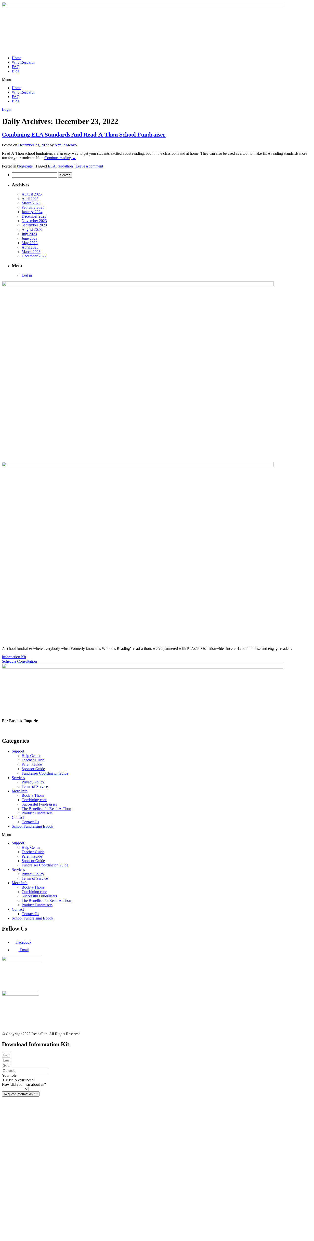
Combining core (34, 800)
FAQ (16, 67)
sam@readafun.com (17, 730)
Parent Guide (32, 764)
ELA (52, 166)
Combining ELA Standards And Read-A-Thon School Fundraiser (84, 134)
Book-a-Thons (33, 795)
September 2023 (34, 225)
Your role (9, 1075)
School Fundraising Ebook (32, 826)
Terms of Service (35, 786)
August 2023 (32, 229)
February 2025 (33, 207)
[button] (157, 79)
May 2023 (30, 243)
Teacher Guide (33, 760)
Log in (27, 275)
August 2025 (32, 194)
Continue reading (60, 158)
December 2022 (34, 256)
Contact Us (30, 822)
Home (16, 58)
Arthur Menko (65, 145)
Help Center (31, 755)
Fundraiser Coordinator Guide (45, 773)
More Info (19, 791)
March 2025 (31, 203)
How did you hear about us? (24, 1084)
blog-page (25, 166)
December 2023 (34, 216)
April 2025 (30, 198)
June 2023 (30, 238)
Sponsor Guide (33, 769)
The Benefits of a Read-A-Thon (46, 809)
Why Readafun (23, 62)
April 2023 (30, 247)
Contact (18, 817)
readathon (65, 166)
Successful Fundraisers (39, 804)
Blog (15, 71)
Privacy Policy (33, 782)
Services (18, 778)
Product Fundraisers (37, 813)
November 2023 (34, 221)
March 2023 (31, 252)
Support (18, 751)
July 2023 (29, 234)
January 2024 (32, 212)
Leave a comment (89, 166)
